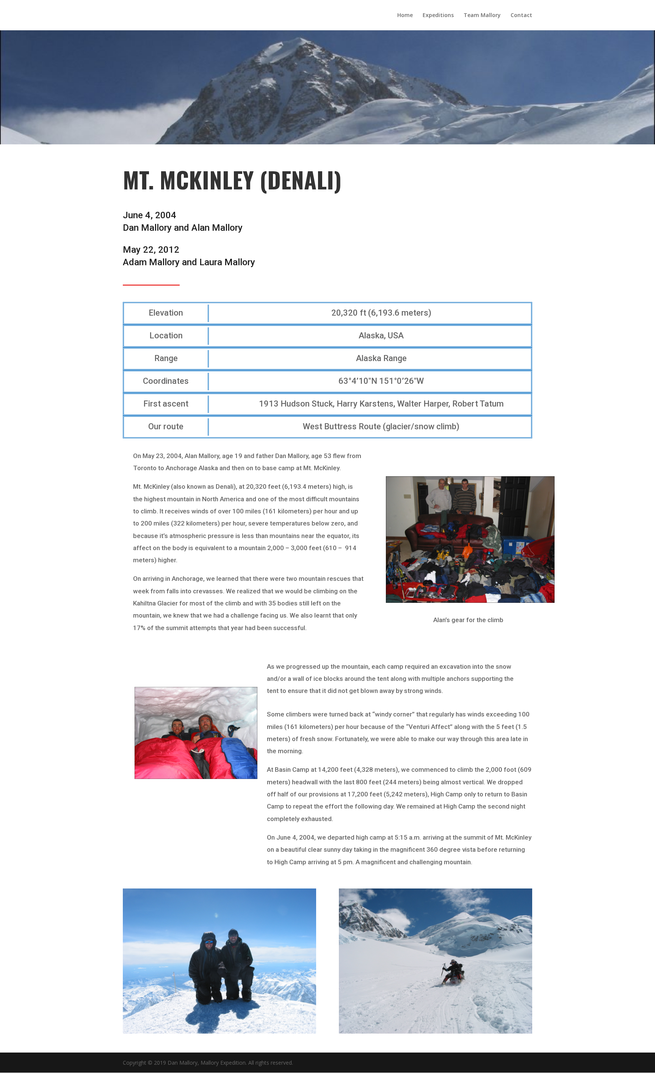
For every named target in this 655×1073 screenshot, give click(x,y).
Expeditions (438, 16)
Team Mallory (482, 16)
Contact (521, 16)
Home (405, 16)
